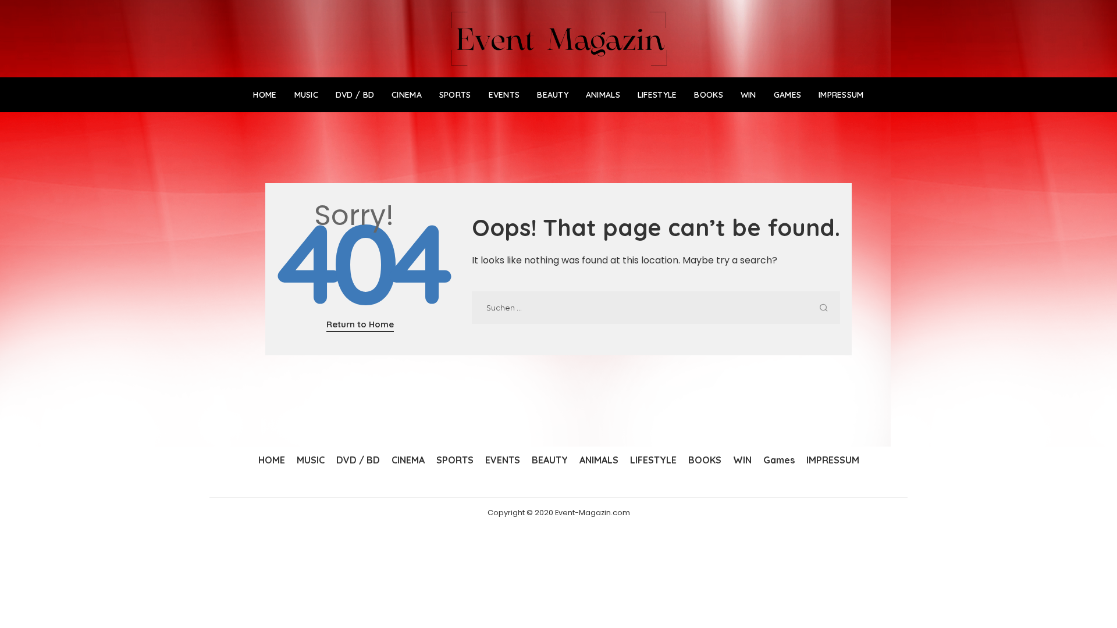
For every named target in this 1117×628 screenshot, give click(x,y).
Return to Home (360, 324)
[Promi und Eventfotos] (558, 39)
